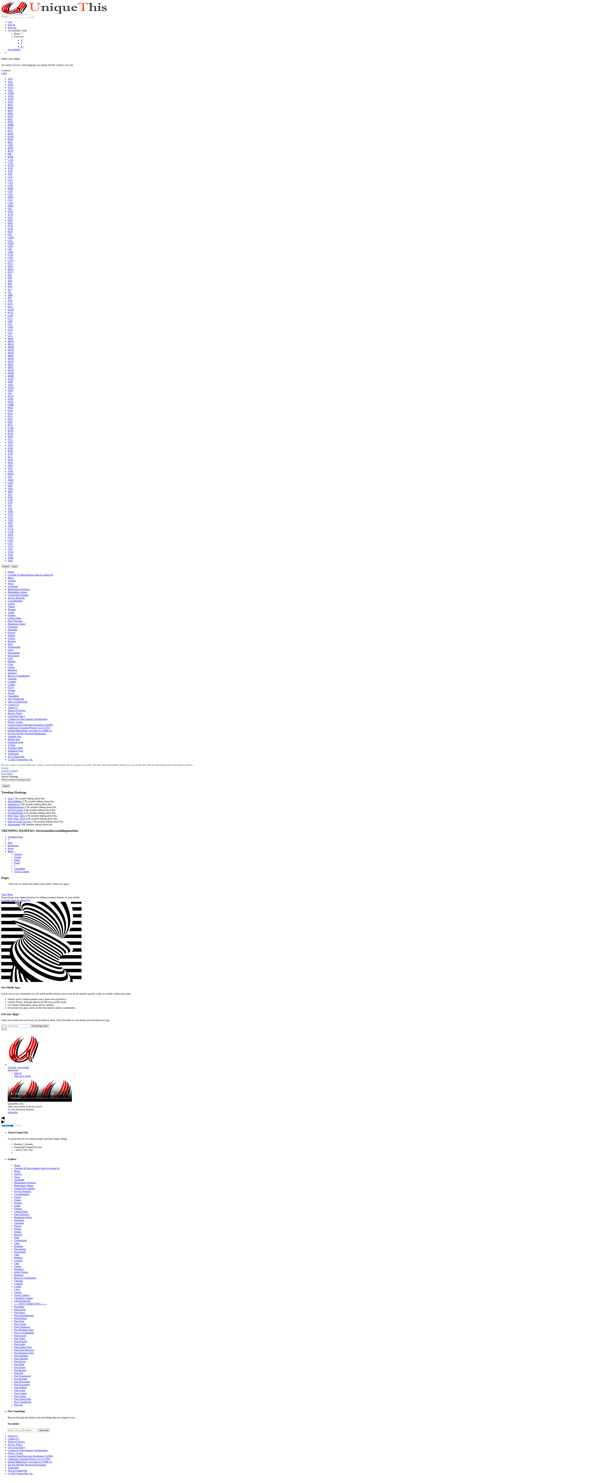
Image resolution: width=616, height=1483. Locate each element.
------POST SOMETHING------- (30, 1304)
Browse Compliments (25, 1278)
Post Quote (19, 1367)
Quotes (17, 1231)
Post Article (20, 1309)
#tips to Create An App (20, 821)
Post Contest (20, 1393)
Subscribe (13, 1112)
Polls (16, 1237)
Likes (17, 1243)
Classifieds (19, 868)
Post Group (20, 1396)
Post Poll (18, 1373)
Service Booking (22, 1191)
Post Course (20, 1324)
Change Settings (9, 770)
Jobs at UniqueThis (17, 1470)
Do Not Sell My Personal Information (27, 1464)
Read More (7, 773)
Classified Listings (23, 1298)
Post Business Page (24, 1353)
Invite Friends (21, 1272)
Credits (17, 1286)
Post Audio (19, 1344)
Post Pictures (20, 1341)
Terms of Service (16, 1441)
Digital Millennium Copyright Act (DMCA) (30, 1462)
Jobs (10, 842)
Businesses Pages (23, 1217)
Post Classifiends (22, 1402)
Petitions (18, 1257)
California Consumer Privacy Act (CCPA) (29, 1459)
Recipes (18, 1234)
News (11, 848)
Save (14, 566)
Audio (17, 1205)
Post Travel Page (22, 1399)
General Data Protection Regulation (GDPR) (30, 1456)
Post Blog (19, 1306)
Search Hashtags (9, 776)
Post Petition (20, 1387)
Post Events (20, 1335)
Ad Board (19, 1179)
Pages (17, 860)
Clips (16, 1263)
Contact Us (13, 1438)
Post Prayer (20, 1361)
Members (19, 1269)
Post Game (19, 1390)
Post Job (18, 1404)
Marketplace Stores (24, 1185)
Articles (18, 854)
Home (17, 1165)
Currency (6, 70)
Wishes (17, 1228)
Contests (18, 1283)
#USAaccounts (16, 810)
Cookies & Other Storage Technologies (27, 1450)
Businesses (13, 845)
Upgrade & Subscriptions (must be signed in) (37, 1168)
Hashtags (18, 1275)
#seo (10, 798)
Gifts (16, 1254)
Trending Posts (15, 837)
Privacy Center (15, 1453)
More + (11, 851)
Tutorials (18, 1280)
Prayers (18, 1226)
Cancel (6, 566)
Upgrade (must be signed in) (15, 900)
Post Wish (19, 1364)
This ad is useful (22, 1076)
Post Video (19, 1338)
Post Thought (21, 1358)
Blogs (17, 1171)
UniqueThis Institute (24, 1188)
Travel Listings (21, 871)
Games (17, 1266)
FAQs (17, 1289)
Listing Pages (21, 1211)
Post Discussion (22, 1381)
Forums (18, 1208)
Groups (18, 1292)
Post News (19, 1312)
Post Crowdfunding (24, 1332)
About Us (13, 1436)
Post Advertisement (24, 1315)
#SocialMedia (15, 801)
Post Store (19, 1321)
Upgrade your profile (18, 1067)
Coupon (18, 1260)
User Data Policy (16, 1447)
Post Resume (20, 1379)
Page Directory (21, 1214)
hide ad (17, 1073)
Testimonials (20, 1240)
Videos (17, 1200)
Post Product (20, 1318)
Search (6, 786)
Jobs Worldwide (22, 1301)
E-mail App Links (40, 1026)
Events (17, 857)
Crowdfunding (21, 1194)
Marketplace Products (25, 1182)
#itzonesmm (14, 824)
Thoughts (19, 1223)
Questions (19, 1220)
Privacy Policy (15, 1444)
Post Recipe (20, 1370)
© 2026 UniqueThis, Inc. (20, 1473)
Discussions (20, 1249)
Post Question (21, 1355)
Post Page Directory (24, 1350)
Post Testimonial (22, 1376)
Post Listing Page (23, 1347)
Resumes (18, 1246)
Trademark (13, 1467)
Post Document (22, 1384)
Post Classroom (22, 1327)
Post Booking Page (24, 1329)
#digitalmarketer (16, 807)
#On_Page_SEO (16, 815)
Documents (20, 1252)
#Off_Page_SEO (17, 818)
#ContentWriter (16, 813)
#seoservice (14, 804)
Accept (5, 768)
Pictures (18, 1203)
